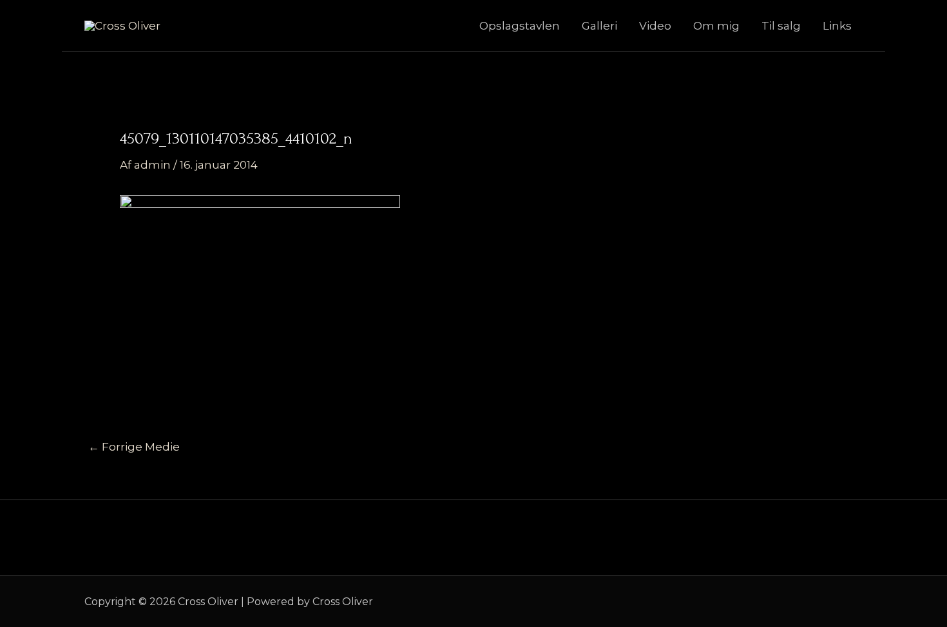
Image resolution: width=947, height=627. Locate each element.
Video (655, 25)
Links (837, 25)
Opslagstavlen (519, 25)
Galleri (599, 25)
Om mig (716, 25)
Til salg (781, 25)
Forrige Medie (134, 447)
